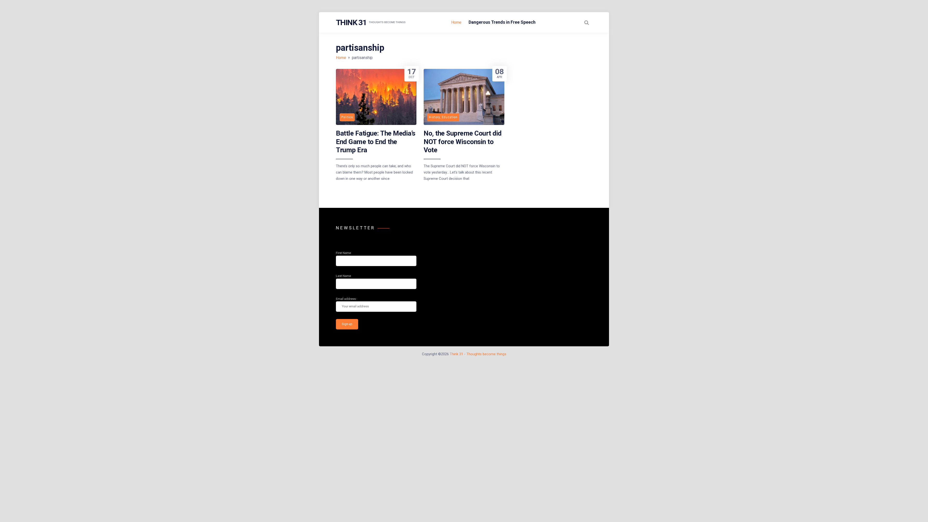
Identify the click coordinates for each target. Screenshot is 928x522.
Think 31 (351, 22)
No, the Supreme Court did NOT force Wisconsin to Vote (463, 141)
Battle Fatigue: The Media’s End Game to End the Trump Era (375, 141)
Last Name (343, 276)
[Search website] (586, 22)
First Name (343, 253)
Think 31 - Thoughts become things (478, 354)
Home (456, 22)
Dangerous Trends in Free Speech (502, 22)
